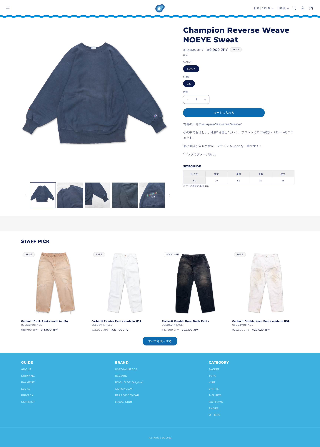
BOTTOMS (216, 401)
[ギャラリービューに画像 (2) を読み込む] (70, 195)
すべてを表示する (160, 341)
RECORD (121, 375)
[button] (8, 8)
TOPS (212, 375)
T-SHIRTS (215, 395)
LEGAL (25, 388)
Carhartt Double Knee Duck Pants (185, 321)
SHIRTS (214, 388)
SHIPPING (28, 375)
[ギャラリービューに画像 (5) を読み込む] (152, 195)
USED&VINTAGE (126, 369)
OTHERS (214, 414)
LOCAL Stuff (123, 401)
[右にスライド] (170, 195)
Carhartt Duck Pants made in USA (44, 321)
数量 (185, 91)
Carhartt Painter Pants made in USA (116, 321)
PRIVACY (27, 395)
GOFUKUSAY (124, 388)
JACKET (214, 369)
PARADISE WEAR (127, 395)
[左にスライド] (25, 195)
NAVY (191, 68)
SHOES (214, 408)
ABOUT (26, 369)
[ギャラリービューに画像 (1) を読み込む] (43, 195)
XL (189, 83)
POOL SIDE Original (129, 382)
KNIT (212, 382)
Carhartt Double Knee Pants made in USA (261, 321)
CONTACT (28, 401)
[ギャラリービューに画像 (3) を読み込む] (97, 195)
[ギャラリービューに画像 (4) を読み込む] (124, 195)
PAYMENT (27, 382)
